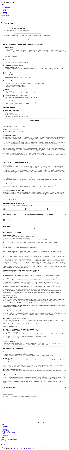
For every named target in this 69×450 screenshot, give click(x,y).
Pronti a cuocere (6, 427)
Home (4, 9)
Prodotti (5, 12)
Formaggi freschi (6, 431)
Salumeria (5, 429)
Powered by (29, 448)
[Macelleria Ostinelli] (5, 7)
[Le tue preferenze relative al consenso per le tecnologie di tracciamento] (2, 447)
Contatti (5, 13)
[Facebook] (1, 5)
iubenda (4, 396)
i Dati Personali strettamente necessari (25, 396)
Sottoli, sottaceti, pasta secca (9, 432)
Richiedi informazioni (5, 15)
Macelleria (5, 426)
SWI (33, 448)
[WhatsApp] (4, 5)
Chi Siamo (5, 10)
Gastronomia (6, 430)
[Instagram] (2, 5)
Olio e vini (5, 433)
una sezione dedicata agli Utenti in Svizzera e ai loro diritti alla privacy (27, 33)
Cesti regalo (5, 435)
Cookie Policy (49, 228)
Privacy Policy (23, 448)
